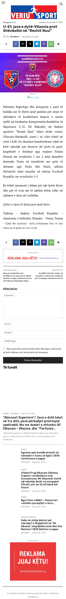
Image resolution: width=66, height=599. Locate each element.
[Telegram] (37, 44)
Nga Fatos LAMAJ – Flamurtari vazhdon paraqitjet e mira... (39, 502)
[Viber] (44, 44)
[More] (58, 44)
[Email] (23, 44)
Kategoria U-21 (9, 22)
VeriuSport (14, 37)
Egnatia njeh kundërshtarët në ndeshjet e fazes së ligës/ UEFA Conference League (40, 455)
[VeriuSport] (5, 36)
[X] (30, 44)
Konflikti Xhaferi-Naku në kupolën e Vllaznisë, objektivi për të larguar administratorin (49, 275)
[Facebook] (16, 44)
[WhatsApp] (51, 44)
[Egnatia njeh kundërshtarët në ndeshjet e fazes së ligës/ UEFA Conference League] (11, 456)
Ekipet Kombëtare (28, 517)
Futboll (6, 413)
